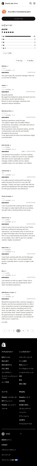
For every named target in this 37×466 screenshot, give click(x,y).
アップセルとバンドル (26, 368)
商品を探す (5, 361)
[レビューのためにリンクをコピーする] (8, 66)
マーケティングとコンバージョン (9, 377)
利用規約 (4, 445)
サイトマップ (6, 455)
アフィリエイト (24, 416)
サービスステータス (25, 424)
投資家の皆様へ (24, 405)
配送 (20, 380)
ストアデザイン (7, 372)
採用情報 (22, 401)
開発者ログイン (7, 440)
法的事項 (22, 420)
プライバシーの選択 (8, 460)
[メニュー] (34, 3)
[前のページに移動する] (5, 330)
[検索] (31, 3)
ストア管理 (5, 382)
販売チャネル (6, 357)
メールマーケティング (26, 372)
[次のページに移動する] (32, 330)
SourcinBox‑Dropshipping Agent (19, 12)
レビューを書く (7, 53)
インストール (18, 19)
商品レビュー (23, 365)
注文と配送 (5, 368)
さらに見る (4, 322)
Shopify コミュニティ (9, 405)
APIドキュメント (7, 401)
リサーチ (4, 408)
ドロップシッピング (25, 357)
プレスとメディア (25, 408)
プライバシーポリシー (9, 450)
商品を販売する (7, 365)
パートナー (22, 412)
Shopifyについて (24, 397)
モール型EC (23, 361)
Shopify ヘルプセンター (9, 397)
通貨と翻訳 (22, 384)
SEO (20, 376)
